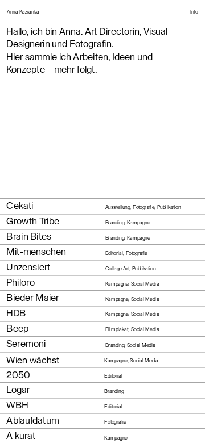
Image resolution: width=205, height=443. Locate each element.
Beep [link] (17, 328)
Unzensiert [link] (28, 267)
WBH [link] (17, 405)
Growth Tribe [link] (32, 221)
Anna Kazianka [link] (23, 12)
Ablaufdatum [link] (32, 420)
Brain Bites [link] (28, 236)
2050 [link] (18, 376)
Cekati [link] (19, 206)
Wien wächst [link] (32, 359)
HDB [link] (16, 313)
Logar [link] (18, 390)
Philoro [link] (20, 282)
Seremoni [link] (26, 344)
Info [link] (194, 12)
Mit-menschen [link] (36, 252)
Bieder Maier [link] (32, 298)
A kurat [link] (21, 436)
